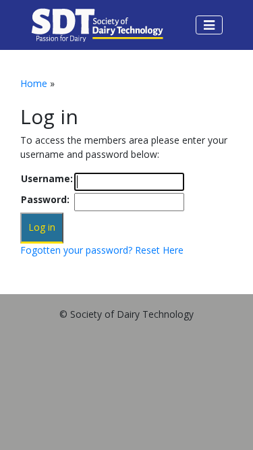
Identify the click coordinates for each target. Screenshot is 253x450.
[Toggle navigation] (209, 25)
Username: (47, 178)
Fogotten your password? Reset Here (102, 250)
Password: (45, 199)
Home (33, 83)
